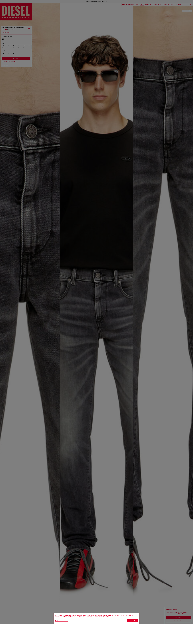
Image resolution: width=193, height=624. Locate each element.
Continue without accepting (61, 620)
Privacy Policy (97, 616)
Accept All (132, 620)
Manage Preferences (84, 616)
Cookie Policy (106, 616)
